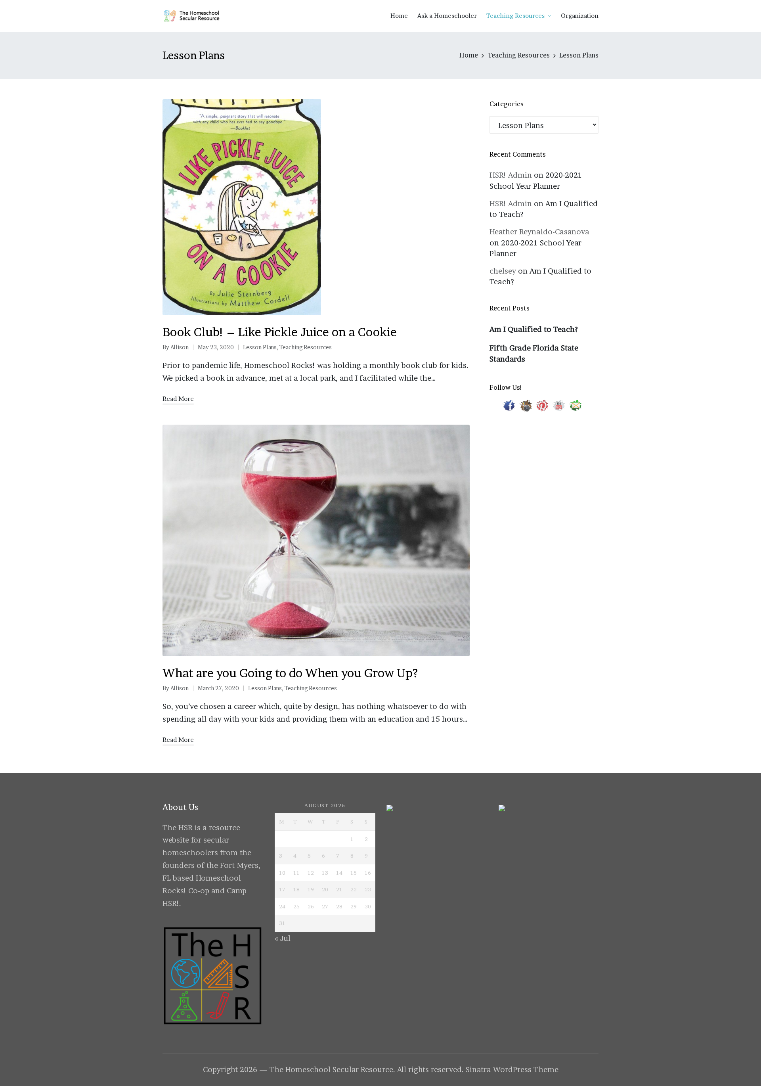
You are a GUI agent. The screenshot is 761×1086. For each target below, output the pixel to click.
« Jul (283, 938)
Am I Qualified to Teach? (533, 329)
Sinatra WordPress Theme (512, 1069)
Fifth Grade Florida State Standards (533, 353)
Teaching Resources (305, 347)
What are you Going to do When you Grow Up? (290, 673)
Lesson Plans (260, 347)
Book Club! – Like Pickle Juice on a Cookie (280, 332)
